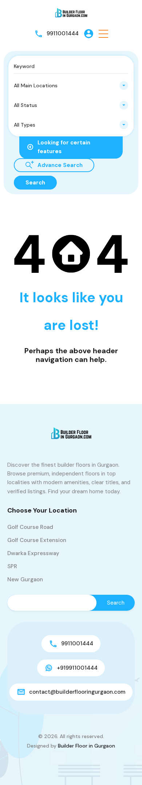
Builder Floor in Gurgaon (86, 745)
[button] (103, 33)
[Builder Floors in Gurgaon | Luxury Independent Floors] (71, 12)
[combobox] (71, 85)
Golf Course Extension (36, 540)
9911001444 (63, 33)
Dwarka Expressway (33, 553)
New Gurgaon (25, 579)
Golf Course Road (30, 527)
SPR (12, 566)
